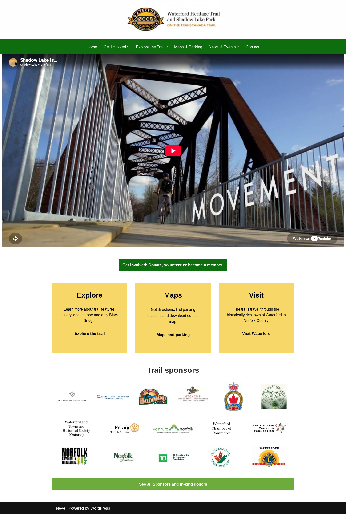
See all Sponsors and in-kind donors (173, 484)
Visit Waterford (256, 333)
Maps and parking (173, 334)
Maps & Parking (188, 47)
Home (92, 47)
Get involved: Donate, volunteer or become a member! (173, 265)
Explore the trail (90, 333)
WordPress (100, 508)
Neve (60, 508)
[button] (128, 47)
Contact (252, 47)
